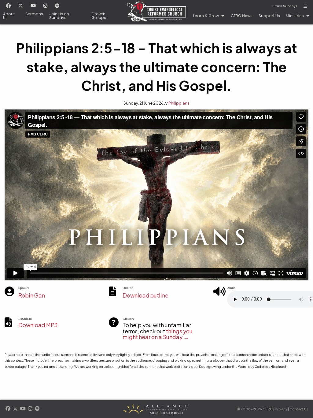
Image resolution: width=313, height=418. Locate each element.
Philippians (179, 103)
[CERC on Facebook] (8, 6)
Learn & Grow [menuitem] (206, 15)
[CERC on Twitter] (20, 6)
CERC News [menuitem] (241, 15)
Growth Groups (98, 16)
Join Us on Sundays (59, 16)
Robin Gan (31, 295)
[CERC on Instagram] (45, 6)
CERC (156, 12)
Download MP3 (37, 324)
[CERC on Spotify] (57, 6)
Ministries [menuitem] (295, 15)
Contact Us (298, 409)
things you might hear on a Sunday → (158, 334)
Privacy (281, 409)
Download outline (145, 295)
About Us (9, 16)
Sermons (34, 14)
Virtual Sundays (284, 6)
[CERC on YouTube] (33, 6)
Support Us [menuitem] (269, 15)
